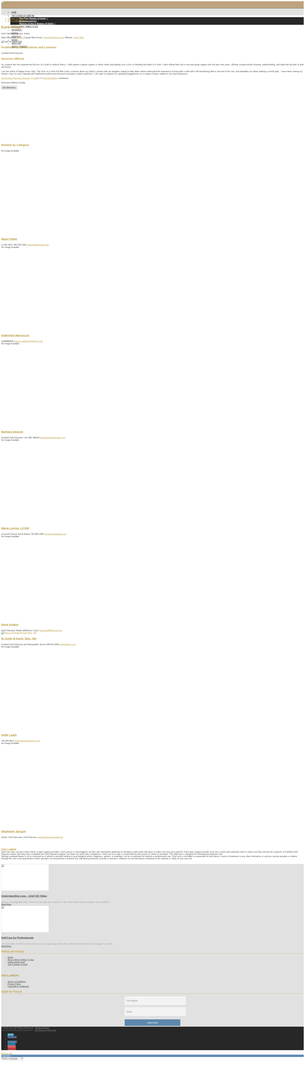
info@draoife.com (67, 644)
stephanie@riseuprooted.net (50, 837)
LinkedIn (11, 1044)
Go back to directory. (17, 18)
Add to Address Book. (18, 21)
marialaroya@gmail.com (55, 534)
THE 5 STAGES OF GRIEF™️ (23, 15)
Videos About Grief (16, 962)
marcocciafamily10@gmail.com (28, 341)
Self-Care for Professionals (17, 937)
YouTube (12, 1046)
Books (11, 957)
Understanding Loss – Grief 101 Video (24, 896)
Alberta (20, 37)
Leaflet (36, 78)
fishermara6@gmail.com (38, 245)
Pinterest (12, 1049)
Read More (6, 904)
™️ (33, 18)
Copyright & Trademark (18, 986)
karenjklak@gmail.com (53, 37)
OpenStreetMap (50, 78)
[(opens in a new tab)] (25, 890)
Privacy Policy (14, 984)
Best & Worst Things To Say (21, 960)
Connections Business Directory (16, 78)
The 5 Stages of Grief (17, 964)
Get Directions (9, 87)
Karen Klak (79, 37)
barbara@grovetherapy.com (52, 437)
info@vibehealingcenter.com (27, 741)
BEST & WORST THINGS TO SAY (25, 26)
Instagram (12, 1042)
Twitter (11, 1034)
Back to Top (6, 1053)
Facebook (12, 1037)
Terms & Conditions (17, 981)
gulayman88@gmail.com (50, 630)
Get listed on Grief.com (45, 1030)
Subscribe (152, 1022)
